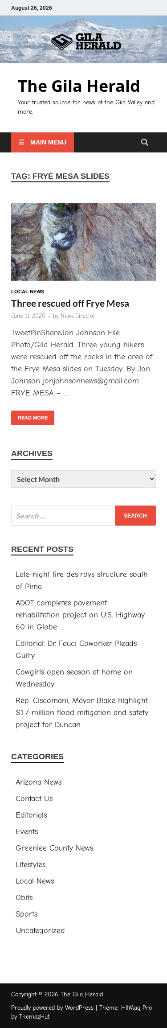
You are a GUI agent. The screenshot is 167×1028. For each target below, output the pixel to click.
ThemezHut (34, 1016)
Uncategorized (40, 930)
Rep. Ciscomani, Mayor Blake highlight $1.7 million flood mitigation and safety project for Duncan (82, 712)
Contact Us (34, 798)
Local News (27, 291)
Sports (26, 914)
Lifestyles (30, 864)
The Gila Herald (79, 86)
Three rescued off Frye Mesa (70, 302)
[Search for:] (83, 516)
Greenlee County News (54, 848)
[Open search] (144, 142)
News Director (78, 316)
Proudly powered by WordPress (52, 1008)
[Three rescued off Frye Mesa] (83, 243)
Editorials (31, 815)
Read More (29, 415)
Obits (24, 897)
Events (27, 831)
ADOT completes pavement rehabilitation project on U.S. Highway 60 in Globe (80, 615)
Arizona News (38, 782)
